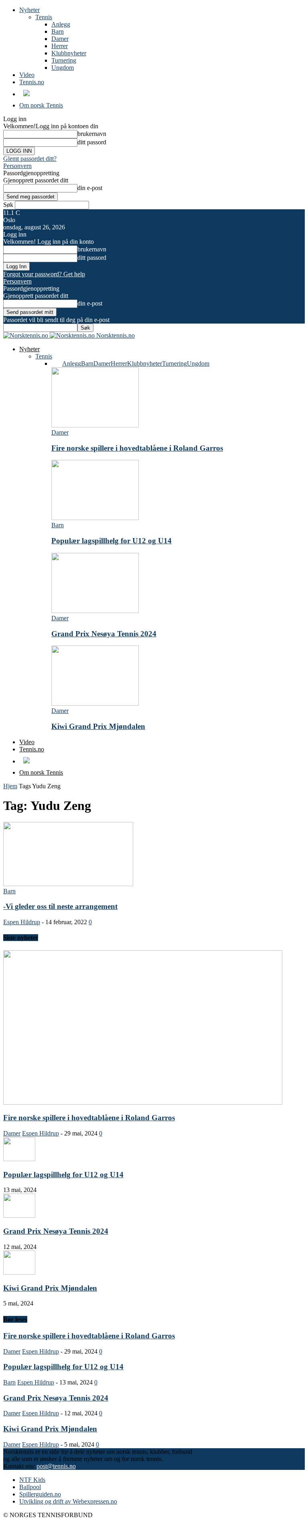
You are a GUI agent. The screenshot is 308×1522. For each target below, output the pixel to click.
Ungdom (62, 67)
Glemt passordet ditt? (30, 158)
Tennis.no (31, 82)
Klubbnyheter (68, 53)
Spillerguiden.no (40, 1494)
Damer (60, 38)
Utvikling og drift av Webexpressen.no (68, 1501)
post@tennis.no (56, 1466)
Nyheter (29, 9)
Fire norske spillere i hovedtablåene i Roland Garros (137, 448)
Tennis (43, 17)
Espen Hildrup (21, 922)
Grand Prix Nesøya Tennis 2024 (103, 633)
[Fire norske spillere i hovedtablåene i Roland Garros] (95, 425)
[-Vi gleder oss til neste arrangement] (68, 883)
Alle (56, 363)
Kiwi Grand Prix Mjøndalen (98, 726)
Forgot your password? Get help (44, 274)
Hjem (10, 786)
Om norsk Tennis (41, 105)
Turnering (63, 60)
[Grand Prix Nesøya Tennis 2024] (95, 610)
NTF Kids (32, 1479)
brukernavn (91, 133)
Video (26, 74)
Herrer (59, 46)
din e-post (89, 187)
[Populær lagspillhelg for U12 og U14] (95, 517)
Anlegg (60, 24)
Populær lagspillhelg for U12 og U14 (111, 540)
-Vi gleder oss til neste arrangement (60, 906)
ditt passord (91, 142)
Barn (57, 31)
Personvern (17, 165)
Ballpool (30, 1487)
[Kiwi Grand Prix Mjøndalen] (95, 703)
